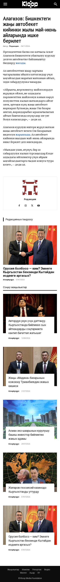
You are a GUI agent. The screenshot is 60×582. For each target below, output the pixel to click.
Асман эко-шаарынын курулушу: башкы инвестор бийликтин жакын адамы (29, 434)
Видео (47, 569)
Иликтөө (26, 569)
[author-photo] (30, 194)
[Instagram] (26, 205)
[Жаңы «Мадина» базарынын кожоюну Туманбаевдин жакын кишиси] (30, 366)
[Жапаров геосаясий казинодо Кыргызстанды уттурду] (30, 472)
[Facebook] (20, 205)
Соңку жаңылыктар (15, 287)
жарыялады (23, 134)
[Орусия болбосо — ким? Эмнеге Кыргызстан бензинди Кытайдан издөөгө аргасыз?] (30, 245)
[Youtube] (39, 205)
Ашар (32, 572)
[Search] (55, 4)
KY (39, 572)
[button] (5, 4)
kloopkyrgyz (8, 279)
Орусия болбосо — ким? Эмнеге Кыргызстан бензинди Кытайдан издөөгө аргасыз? (28, 272)
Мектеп (23, 572)
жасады (20, 63)
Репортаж (36, 569)
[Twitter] (33, 205)
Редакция (14, 46)
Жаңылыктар (13, 569)
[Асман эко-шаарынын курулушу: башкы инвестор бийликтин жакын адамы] (30, 419)
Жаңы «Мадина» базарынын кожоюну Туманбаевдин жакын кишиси (28, 382)
